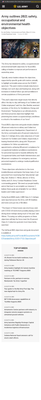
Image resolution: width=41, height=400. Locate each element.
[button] (1, 4)
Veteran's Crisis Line (20, 394)
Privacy (23, 389)
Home (4, 389)
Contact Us (13, 389)
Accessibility (11, 391)
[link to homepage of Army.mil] (20, 6)
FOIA (21, 391)
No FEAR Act (30, 391)
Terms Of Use (34, 389)
